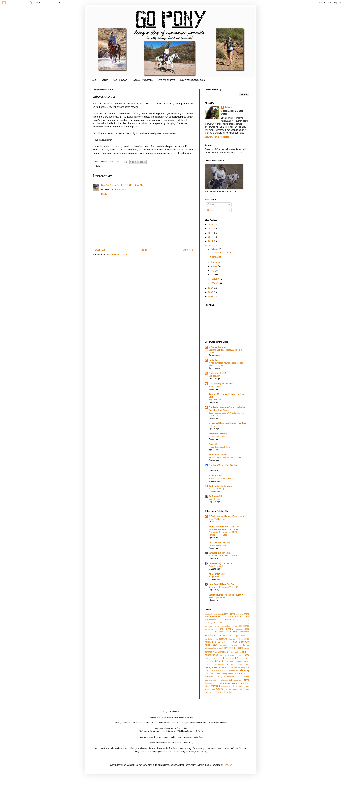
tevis (246, 679)
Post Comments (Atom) (117, 255)
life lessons (237, 648)
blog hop (218, 623)
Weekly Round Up (216, 489)
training (226, 683)
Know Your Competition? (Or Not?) (224, 587)
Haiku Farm (214, 360)
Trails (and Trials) (217, 373)
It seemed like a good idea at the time (227, 423)
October (215, 249)
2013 (211, 233)
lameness (209, 648)
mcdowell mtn (235, 652)
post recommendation (214, 664)
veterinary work (235, 686)
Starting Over (214, 386)
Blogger (227, 765)
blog (232, 620)
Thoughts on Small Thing (219, 447)
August (214, 266)
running (209, 676)
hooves (227, 642)
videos (246, 686)
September (216, 262)
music (240, 655)
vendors (224, 686)
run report (244, 673)
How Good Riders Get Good (222, 584)
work (207, 692)
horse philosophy (240, 642)
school (246, 677)
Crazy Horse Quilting (219, 542)
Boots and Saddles (218, 454)
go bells (208, 639)
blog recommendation (232, 623)
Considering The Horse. (220, 563)
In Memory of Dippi (217, 436)
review (221, 667)
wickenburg (244, 689)
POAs (236, 661)
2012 (211, 237)
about (207, 614)
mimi (245, 651)
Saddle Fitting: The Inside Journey (226, 595)
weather (220, 689)
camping (245, 623)
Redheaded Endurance (220, 486)
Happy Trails (214, 577)
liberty (225, 648)
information (233, 645)
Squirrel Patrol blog (192, 80)
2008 (211, 292)
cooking (219, 629)
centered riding (212, 626)
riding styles (227, 673)
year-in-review (226, 692)
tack (231, 679)
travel (247, 683)
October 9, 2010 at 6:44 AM (130, 185)
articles (225, 617)
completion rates (229, 626)
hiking (246, 639)
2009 (211, 288)
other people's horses (235, 658)
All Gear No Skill (217, 574)
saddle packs (220, 677)
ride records (223, 671)
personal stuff (211, 661)
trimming (215, 686)
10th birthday (214, 376)
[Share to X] (138, 162)
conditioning (244, 626)
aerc (220, 614)
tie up (215, 683)
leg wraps (217, 648)
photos (222, 661)
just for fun (244, 645)
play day (229, 661)
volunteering (210, 689)
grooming (223, 639)
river (236, 674)
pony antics (244, 661)
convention (209, 629)
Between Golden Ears (219, 553)
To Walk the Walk (216, 566)
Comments (214, 210)
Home (93, 80)
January (215, 283)
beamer (212, 620)
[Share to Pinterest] (145, 162)
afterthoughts (228, 614)
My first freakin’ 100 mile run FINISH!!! (225, 457)
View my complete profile (217, 137)
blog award (240, 620)
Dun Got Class (108, 185)
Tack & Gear (120, 80)
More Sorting (214, 499)
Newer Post (99, 250)
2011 (211, 241)
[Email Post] (125, 162)
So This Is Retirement (220, 252)
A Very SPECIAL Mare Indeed (221, 478)
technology (238, 680)
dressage (209, 632)
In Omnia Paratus (217, 347)
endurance (213, 635)
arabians (239, 614)
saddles (230, 677)
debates (239, 629)
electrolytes (244, 632)
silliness (224, 680)
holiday (208, 642)
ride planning (239, 667)
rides (219, 673)
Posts (212, 204)
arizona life (215, 616)
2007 (211, 296)
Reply (104, 194)
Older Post (188, 250)
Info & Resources (143, 80)
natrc (247, 655)
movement (224, 655)
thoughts (208, 683)
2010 (211, 245)
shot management (212, 680)
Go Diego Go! (215, 496)
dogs (247, 629)
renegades (211, 667)
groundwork (233, 639)
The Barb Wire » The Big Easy (224, 465)
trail (220, 683)
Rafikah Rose (215, 475)
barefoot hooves (236, 616)
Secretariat (215, 257)
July (213, 270)
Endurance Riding (218, 433)
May (213, 274)
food (247, 636)
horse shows (211, 645)
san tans (239, 677)
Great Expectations (217, 597)
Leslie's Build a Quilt (217, 545)
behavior (220, 620)
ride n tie (229, 668)
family (242, 636)
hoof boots (217, 642)
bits (227, 620)
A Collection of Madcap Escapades (226, 516)
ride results (233, 670)
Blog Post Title (215, 400)
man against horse (221, 652)
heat (241, 639)
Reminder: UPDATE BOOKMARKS (224, 556)
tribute (207, 686)
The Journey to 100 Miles (221, 383)
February (215, 279)
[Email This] (131, 162)
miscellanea (211, 654)
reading (238, 664)
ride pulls (213, 670)
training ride (237, 683)
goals (215, 639)
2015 (211, 224)
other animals (211, 658)
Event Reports (166, 80)
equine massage (230, 636)
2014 (211, 229)
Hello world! (214, 426)
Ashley (228, 107)
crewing (229, 629)
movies (104, 166)
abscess (213, 614)
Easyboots (219, 632)
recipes (246, 664)
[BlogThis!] (134, 162)
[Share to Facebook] (141, 162)
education (232, 631)
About (104, 80)
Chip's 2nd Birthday (217, 519)
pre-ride (230, 664)
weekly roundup (232, 689)
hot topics (223, 645)
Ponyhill (213, 444)
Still (210, 468)
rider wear (210, 673)
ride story (244, 670)
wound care (214, 692)
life (230, 648)
